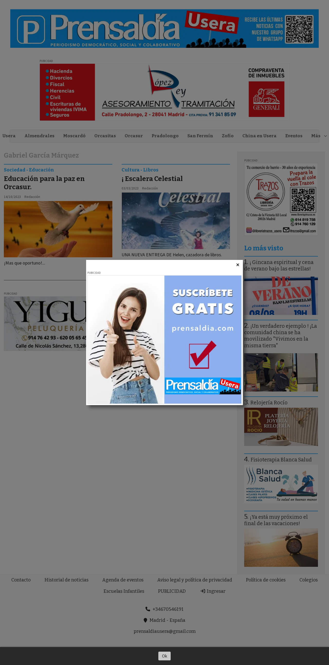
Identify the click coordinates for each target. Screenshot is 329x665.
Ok (164, 656)
